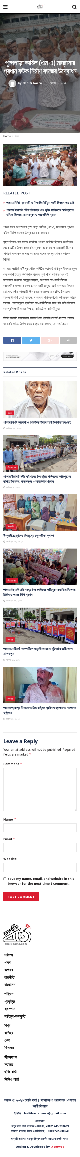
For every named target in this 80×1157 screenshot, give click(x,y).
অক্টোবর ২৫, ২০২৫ (13, 428)
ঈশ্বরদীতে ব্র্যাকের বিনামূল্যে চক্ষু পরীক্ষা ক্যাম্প (28, 535)
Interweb (57, 1147)
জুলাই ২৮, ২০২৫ (12, 718)
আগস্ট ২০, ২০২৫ (12, 659)
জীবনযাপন (12, 467)
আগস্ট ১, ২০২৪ (58, 83)
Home (7, 136)
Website (10, 859)
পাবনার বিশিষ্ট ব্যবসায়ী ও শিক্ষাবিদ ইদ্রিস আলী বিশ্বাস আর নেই (40, 202)
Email (9, 839)
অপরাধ (10, 639)
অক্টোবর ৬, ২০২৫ (12, 487)
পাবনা (16, 136)
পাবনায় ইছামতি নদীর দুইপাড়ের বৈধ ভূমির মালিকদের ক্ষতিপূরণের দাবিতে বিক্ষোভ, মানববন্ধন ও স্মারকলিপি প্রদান (40, 212)
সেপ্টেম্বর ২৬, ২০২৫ (14, 541)
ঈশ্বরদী (11, 526)
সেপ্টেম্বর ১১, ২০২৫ (13, 600)
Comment (12, 764)
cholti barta (32, 83)
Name (9, 819)
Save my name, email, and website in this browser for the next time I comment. (41, 881)
